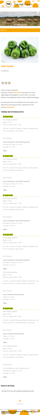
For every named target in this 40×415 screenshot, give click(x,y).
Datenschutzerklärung (11, 413)
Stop (38, 12)
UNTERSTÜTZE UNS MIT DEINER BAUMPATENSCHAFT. (18, 391)
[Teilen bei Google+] (6, 83)
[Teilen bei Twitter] (9, 83)
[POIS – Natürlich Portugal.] (20, 4)
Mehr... (5, 151)
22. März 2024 (5, 71)
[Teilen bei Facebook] (2, 83)
